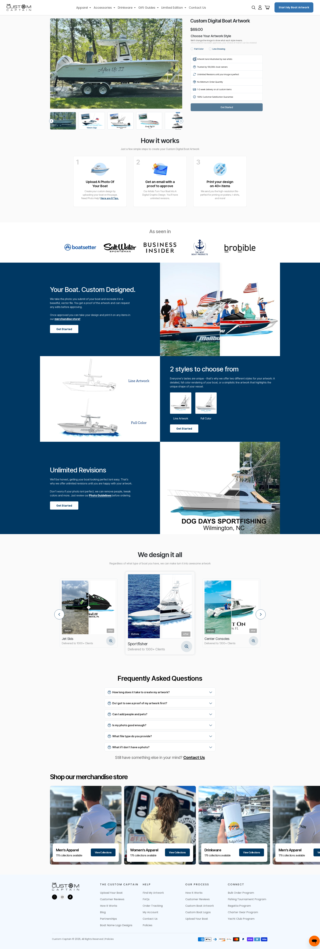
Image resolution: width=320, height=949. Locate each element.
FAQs (146, 899)
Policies (147, 925)
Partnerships (108, 919)
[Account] (260, 7)
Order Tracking (153, 906)
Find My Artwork (153, 893)
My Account (150, 912)
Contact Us (194, 757)
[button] (83, 7)
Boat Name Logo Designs (116, 925)
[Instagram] (62, 897)
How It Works (108, 906)
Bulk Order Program (241, 893)
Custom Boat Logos (198, 912)
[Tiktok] (70, 897)
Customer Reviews (112, 899)
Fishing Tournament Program (247, 899)
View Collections (103, 852)
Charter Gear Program (243, 912)
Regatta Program (239, 906)
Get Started (64, 329)
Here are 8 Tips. (109, 198)
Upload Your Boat (111, 893)
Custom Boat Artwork (199, 906)
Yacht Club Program (241, 919)
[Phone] (54, 897)
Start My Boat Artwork (294, 7)
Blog (103, 912)
